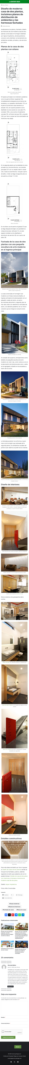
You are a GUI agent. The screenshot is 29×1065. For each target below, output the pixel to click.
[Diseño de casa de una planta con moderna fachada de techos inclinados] (21, 944)
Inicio (3, 5)
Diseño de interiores (14, 906)
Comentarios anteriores (6, 961)
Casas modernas (14, 903)
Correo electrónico (5, 1023)
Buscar (17, 1046)
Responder (10, 986)
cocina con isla (19, 593)
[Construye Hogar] (14, 1)
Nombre (3, 1017)
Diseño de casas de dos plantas (12, 869)
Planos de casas (21, 909)
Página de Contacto (18, 1056)
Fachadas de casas (8, 909)
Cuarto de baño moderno (7, 705)
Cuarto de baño (6, 662)
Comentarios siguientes (6, 962)
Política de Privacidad (8, 1056)
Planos (6, 5)
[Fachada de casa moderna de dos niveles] (7, 944)
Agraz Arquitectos (11, 884)
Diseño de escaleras (7, 749)
